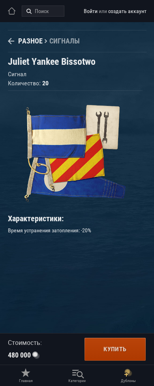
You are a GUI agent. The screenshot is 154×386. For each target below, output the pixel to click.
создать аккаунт (127, 11)
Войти (91, 11)
